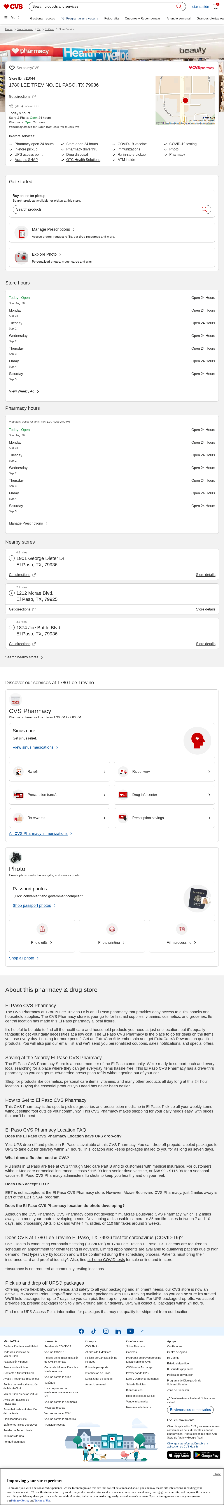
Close (217, 1474)
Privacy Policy (20, 1500)
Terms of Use (42, 1500)
